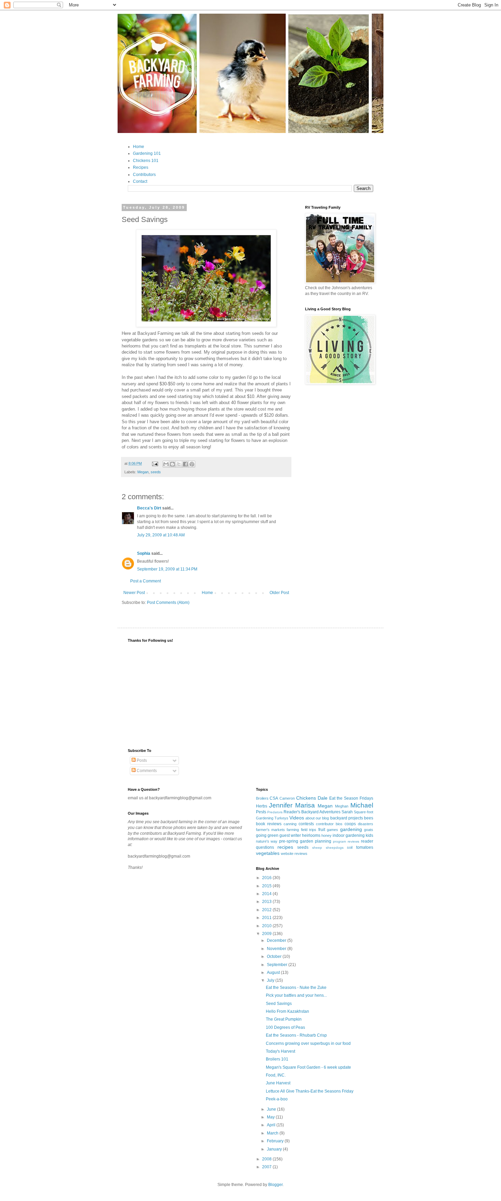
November (277, 948)
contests (306, 823)
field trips (308, 830)
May (271, 1117)
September (277, 964)
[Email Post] (154, 463)
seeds (156, 472)
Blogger (275, 1184)
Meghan (341, 806)
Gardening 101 (147, 153)
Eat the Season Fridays (351, 798)
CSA (274, 798)
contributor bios (329, 824)
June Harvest (278, 1083)
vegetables (267, 853)
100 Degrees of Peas (285, 1027)
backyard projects (346, 818)
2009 (267, 933)
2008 (267, 1159)
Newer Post (134, 592)
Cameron (287, 798)
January (275, 1149)
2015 (267, 886)
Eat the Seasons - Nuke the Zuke (296, 987)
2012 (267, 909)
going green (267, 835)
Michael (361, 805)
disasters (365, 824)
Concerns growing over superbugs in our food (308, 1043)
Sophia (143, 553)
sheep (317, 847)
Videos (296, 817)
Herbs (261, 806)
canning (290, 824)
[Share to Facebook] (185, 464)
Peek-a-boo (277, 1099)
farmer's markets (270, 830)
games (332, 830)
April (271, 1125)
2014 (267, 893)
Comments (146, 770)
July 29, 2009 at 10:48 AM (161, 535)
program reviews (346, 841)
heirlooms (311, 835)
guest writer (290, 835)
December (277, 940)
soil (349, 847)
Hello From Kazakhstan (287, 1011)
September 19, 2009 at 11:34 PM (167, 569)
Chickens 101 (145, 160)
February (276, 1141)
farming (293, 830)
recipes (285, 847)
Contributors (144, 174)
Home (138, 146)
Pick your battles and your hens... (296, 995)
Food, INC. (276, 1075)
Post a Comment (145, 581)
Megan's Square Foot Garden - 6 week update (308, 1067)
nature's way (267, 841)
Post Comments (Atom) (168, 602)
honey (326, 835)
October (275, 956)
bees (368, 818)
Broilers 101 (277, 1059)
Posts (141, 760)
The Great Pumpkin (284, 1019)
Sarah (347, 812)
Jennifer (280, 805)
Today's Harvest (280, 1051)
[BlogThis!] (172, 464)
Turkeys (281, 818)
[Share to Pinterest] (191, 464)
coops (350, 823)
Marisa (305, 805)
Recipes (140, 167)
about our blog (317, 818)
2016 (267, 877)
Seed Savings (279, 1003)
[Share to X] (179, 464)
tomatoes (364, 847)
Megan (143, 472)
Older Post (279, 592)
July (271, 980)
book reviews (269, 823)
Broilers (262, 798)
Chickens (306, 798)
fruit (321, 829)
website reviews (294, 853)
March (273, 1133)
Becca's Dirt (149, 508)
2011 (267, 917)
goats (368, 830)
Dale (323, 798)
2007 (267, 1167)
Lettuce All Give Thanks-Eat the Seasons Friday (309, 1091)
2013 (267, 901)
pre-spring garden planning (305, 841)
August (274, 972)
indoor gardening (349, 835)
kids (369, 835)
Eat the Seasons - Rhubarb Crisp (296, 1035)
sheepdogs (335, 847)
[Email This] (166, 464)
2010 (267, 925)
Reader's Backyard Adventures (312, 812)
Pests (261, 812)
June (272, 1109)
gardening (351, 829)
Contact (140, 181)
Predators (275, 812)
